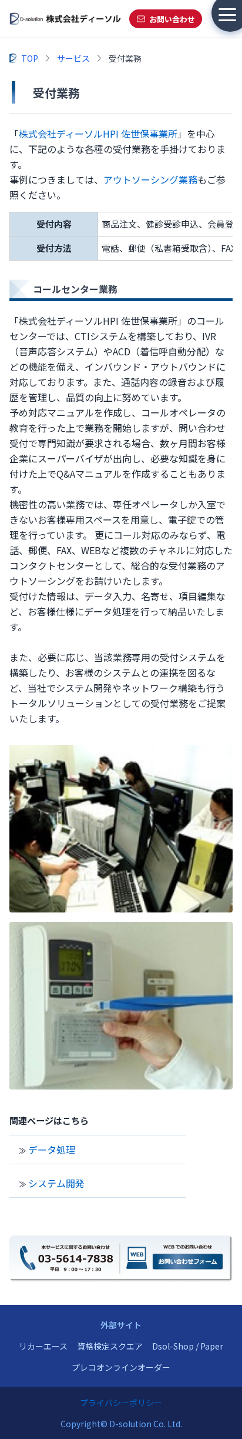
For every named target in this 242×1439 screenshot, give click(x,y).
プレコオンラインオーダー (121, 1367)
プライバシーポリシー (121, 1402)
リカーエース (43, 1346)
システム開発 (56, 1183)
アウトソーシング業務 (150, 179)
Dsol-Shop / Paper (187, 1346)
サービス (73, 58)
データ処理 (51, 1149)
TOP (29, 58)
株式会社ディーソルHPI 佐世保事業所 (98, 133)
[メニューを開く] (227, 14)
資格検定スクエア (110, 1346)
